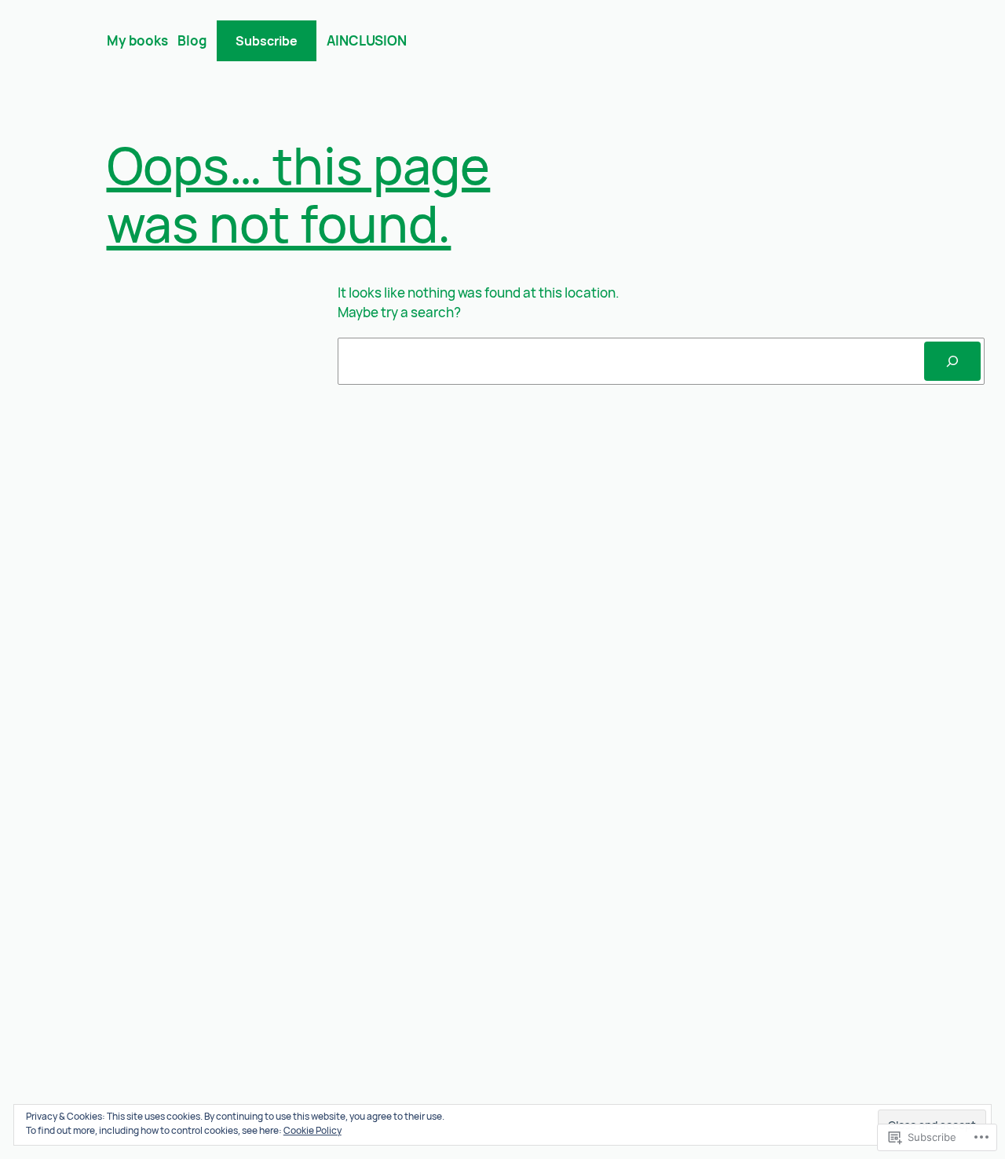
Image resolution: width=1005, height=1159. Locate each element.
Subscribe (267, 40)
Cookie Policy (312, 1130)
